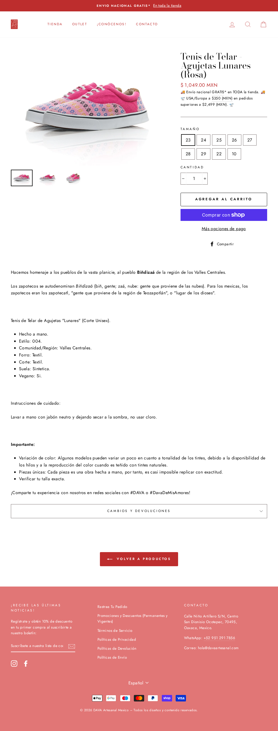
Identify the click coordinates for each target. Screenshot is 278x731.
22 (219, 154)
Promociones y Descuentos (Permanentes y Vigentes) (132, 618)
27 (249, 140)
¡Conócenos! (112, 24)
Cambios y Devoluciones (139, 510)
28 (188, 154)
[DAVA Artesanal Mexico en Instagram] (14, 663)
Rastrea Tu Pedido (112, 606)
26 (234, 140)
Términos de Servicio (114, 630)
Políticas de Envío (112, 657)
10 (234, 154)
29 (203, 154)
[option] (139, 6)
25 (219, 140)
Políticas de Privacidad (116, 639)
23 (188, 140)
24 (203, 140)
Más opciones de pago (224, 229)
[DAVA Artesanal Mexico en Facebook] (26, 663)
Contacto (147, 24)
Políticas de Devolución (116, 648)
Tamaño (190, 129)
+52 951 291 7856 (219, 637)
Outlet (79, 24)
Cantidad (192, 167)
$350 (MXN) (222, 98)
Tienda (55, 24)
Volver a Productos (143, 558)
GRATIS (218, 92)
